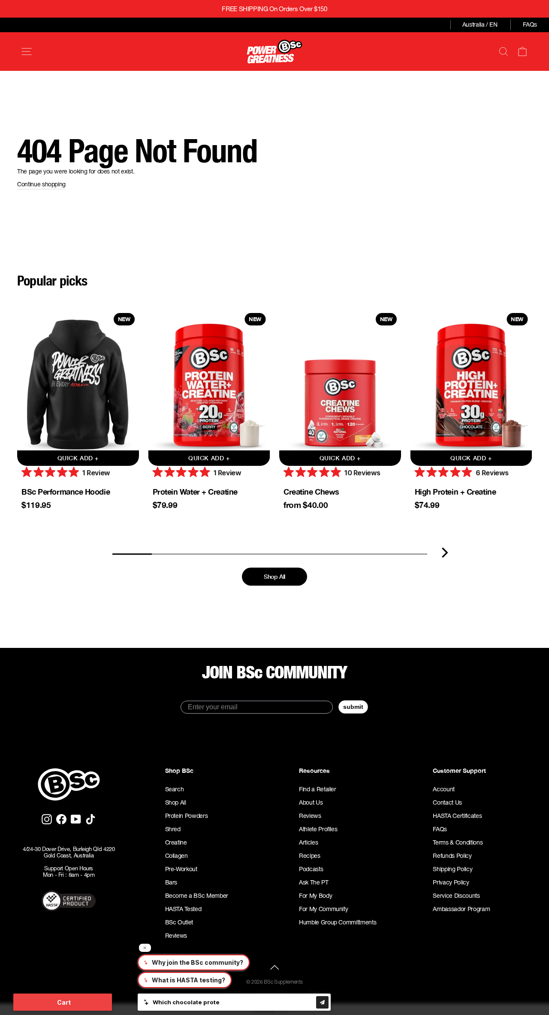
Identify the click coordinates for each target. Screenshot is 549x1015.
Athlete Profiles (318, 829)
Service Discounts (456, 895)
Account (444, 789)
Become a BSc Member (196, 895)
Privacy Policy (451, 882)
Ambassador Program (461, 909)
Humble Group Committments (337, 922)
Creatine (176, 842)
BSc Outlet (179, 922)
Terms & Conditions (458, 842)
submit (353, 706)
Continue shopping (41, 184)
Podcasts (311, 869)
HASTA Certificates (457, 815)
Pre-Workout (181, 869)
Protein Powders (186, 815)
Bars (171, 882)
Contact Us (447, 802)
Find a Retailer (317, 789)
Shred (173, 829)
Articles (308, 842)
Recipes (309, 855)
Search (174, 789)
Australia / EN (480, 24)
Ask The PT (314, 882)
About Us (311, 802)
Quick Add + (78, 458)
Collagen (176, 855)
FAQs (530, 24)
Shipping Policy (452, 869)
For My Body (315, 895)
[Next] (444, 552)
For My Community (323, 909)
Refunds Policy (452, 855)
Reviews (176, 935)
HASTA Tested (183, 909)
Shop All (274, 576)
